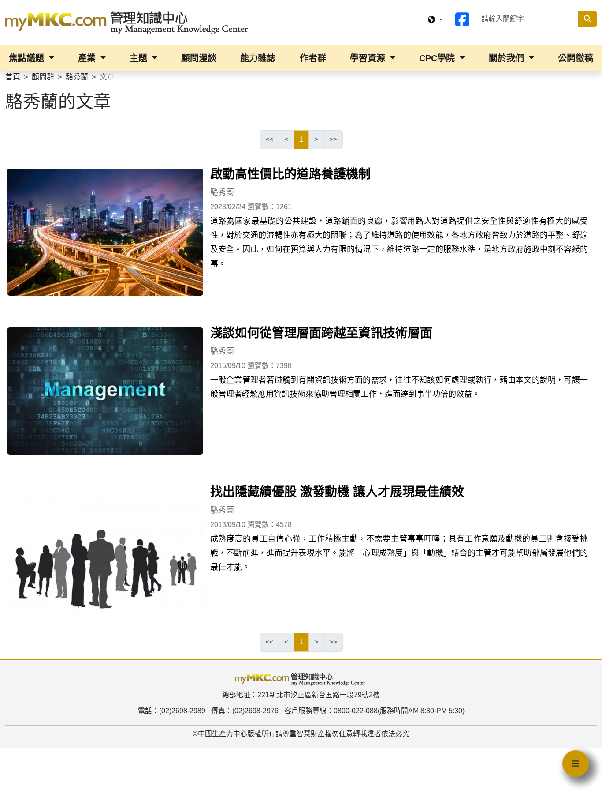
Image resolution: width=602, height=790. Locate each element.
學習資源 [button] (369, 58)
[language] (435, 19)
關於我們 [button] (508, 58)
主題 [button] (140, 58)
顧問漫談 (198, 58)
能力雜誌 (257, 58)
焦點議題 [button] (28, 58)
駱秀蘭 (222, 192)
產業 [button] (88, 58)
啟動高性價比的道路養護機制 (290, 174)
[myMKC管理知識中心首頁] (128, 22)
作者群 (313, 58)
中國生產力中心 (222, 733)
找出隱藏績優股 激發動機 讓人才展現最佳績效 (337, 492)
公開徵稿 (575, 58)
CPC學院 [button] (438, 58)
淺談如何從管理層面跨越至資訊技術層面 (321, 333)
